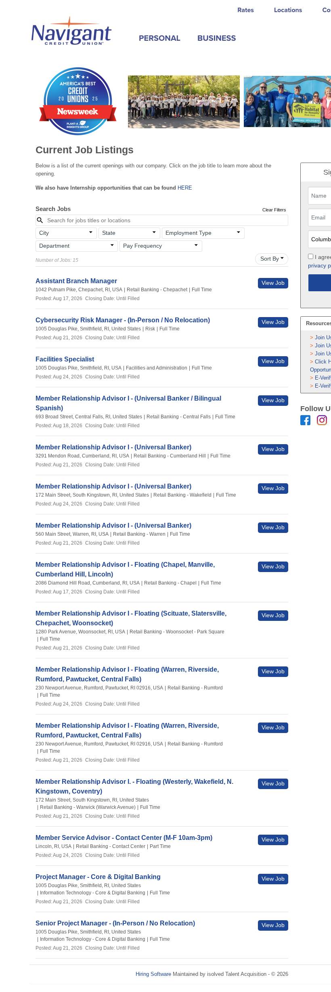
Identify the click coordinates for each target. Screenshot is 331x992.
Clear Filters (274, 209)
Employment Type (189, 233)
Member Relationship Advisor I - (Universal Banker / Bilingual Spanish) (128, 403)
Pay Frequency (142, 245)
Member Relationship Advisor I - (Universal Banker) (113, 447)
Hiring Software (153, 974)
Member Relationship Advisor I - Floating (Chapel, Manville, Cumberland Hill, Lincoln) (125, 569)
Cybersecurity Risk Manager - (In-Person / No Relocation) (123, 320)
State (108, 233)
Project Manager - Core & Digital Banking (98, 876)
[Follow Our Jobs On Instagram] (322, 420)
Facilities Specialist (65, 359)
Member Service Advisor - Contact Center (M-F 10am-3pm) (124, 837)
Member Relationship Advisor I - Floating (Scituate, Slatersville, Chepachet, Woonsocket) (131, 618)
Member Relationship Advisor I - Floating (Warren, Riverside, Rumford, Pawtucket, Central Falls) (127, 674)
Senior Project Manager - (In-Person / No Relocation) (115, 923)
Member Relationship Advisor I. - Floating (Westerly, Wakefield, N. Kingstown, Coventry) (134, 786)
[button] (66, 233)
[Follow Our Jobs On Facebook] (305, 420)
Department (54, 245)
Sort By (269, 258)
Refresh (312, 974)
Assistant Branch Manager (76, 281)
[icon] (91, 232)
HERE (185, 188)
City (44, 233)
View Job (273, 283)
